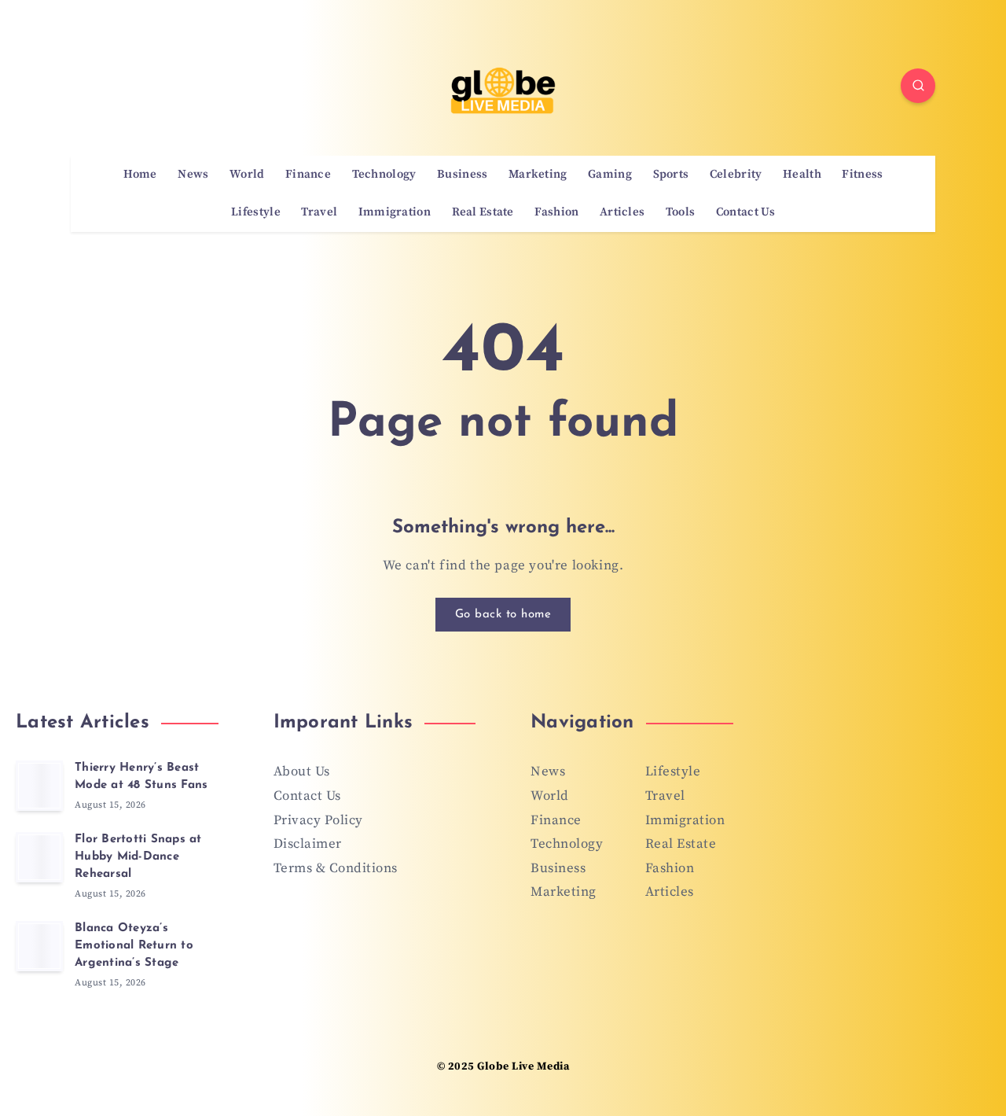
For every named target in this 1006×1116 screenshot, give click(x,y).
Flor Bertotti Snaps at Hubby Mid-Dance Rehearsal (138, 857)
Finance (308, 175)
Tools (681, 212)
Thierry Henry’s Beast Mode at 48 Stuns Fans (141, 776)
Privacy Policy (318, 820)
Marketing (538, 175)
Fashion (556, 212)
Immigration (394, 212)
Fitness (862, 175)
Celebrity (736, 175)
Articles (622, 212)
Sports (671, 175)
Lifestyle (256, 212)
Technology (384, 175)
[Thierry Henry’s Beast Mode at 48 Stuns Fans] (39, 786)
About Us (302, 771)
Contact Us (745, 212)
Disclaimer (308, 844)
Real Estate (483, 212)
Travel (319, 212)
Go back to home (503, 615)
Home (140, 175)
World (247, 175)
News (193, 175)
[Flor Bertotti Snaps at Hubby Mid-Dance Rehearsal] (39, 857)
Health (802, 175)
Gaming (610, 175)
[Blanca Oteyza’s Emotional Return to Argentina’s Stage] (39, 946)
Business (462, 175)
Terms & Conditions (336, 868)
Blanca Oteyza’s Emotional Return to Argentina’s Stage (134, 946)
